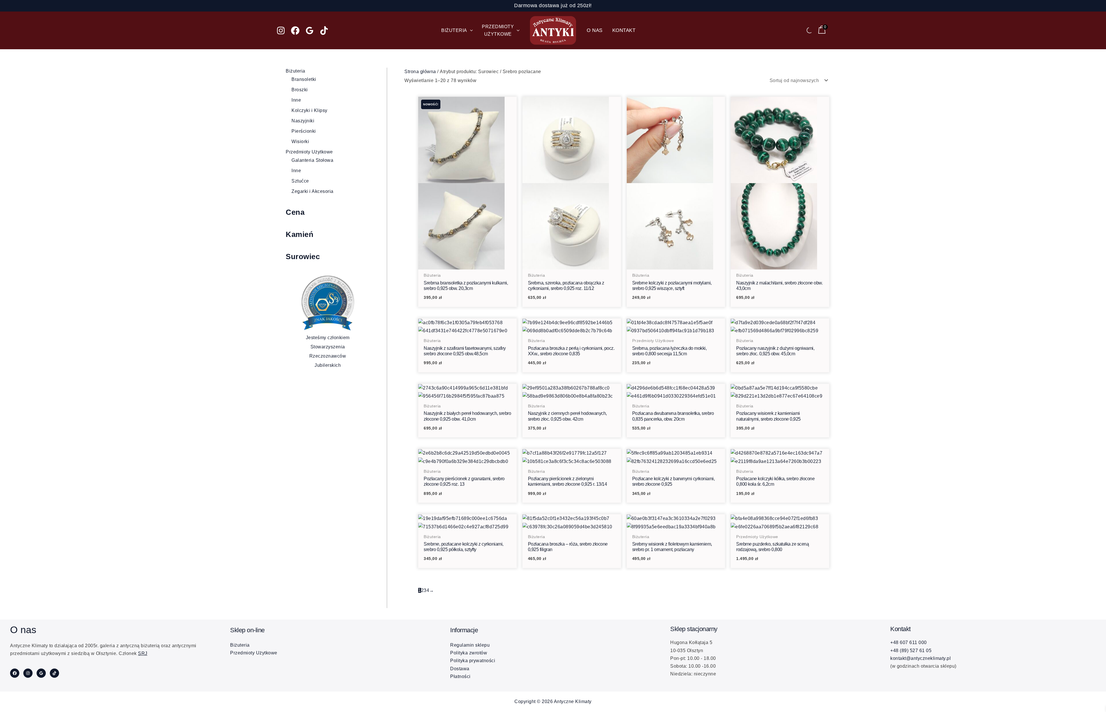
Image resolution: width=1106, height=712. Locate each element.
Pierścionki (303, 131)
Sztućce (300, 181)
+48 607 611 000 (908, 642)
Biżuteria (295, 71)
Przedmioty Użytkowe (309, 151)
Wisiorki (300, 141)
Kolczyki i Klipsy (309, 110)
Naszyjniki (302, 120)
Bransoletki (303, 79)
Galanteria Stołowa (312, 160)
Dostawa (459, 668)
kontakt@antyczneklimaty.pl (920, 658)
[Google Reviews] (309, 30)
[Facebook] (295, 30)
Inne (296, 100)
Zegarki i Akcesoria (312, 191)
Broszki (299, 89)
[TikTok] (324, 30)
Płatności (460, 676)
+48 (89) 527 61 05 (910, 650)
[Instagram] (280, 30)
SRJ (142, 653)
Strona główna (420, 71)
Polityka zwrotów (468, 652)
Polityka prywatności (472, 660)
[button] (470, 30)
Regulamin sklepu (470, 645)
